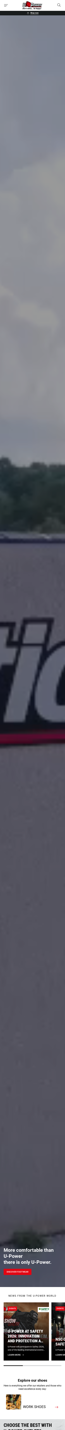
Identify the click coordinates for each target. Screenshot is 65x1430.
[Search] (59, 5)
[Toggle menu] (6, 5)
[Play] (59, 1280)
